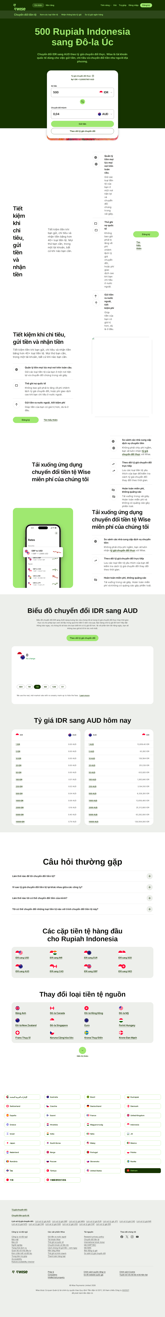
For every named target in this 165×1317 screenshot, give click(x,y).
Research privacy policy (94, 1237)
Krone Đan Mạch (128, 1037)
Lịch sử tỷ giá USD (70, 1224)
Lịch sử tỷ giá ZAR (36, 1224)
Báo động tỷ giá (90, 1250)
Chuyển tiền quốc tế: (20, 1215)
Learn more (84, 695)
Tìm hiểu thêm (138, 245)
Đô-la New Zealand (25, 1025)
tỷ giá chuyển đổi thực (122, 550)
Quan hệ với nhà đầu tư (21, 1250)
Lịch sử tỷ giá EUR (93, 1221)
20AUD (92, 765)
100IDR (19, 779)
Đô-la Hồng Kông (93, 1013)
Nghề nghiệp (17, 1245)
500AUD (92, 793)
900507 (125, 1290)
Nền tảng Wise (54, 1250)
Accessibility (17, 1259)
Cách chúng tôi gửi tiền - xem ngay (62, 1248)
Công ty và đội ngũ (20, 1237)
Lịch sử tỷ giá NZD (19, 1224)
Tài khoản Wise (54, 1239)
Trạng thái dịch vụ (19, 1248)
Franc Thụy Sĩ (23, 1037)
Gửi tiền (82, 124)
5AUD (91, 751)
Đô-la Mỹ (124, 1013)
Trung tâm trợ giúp (19, 1256)
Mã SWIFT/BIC (90, 1245)
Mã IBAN (87, 1248)
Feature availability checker (23, 1262)
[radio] (21, 687)
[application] (36, 672)
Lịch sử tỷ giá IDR (103, 1224)
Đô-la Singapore (59, 1025)
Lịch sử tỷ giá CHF (87, 1224)
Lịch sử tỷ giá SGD (53, 1224)
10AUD (92, 758)
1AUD (91, 744)
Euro (87, 1025)
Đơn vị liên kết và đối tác (22, 1253)
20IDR (18, 765)
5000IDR (20, 814)
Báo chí (15, 1242)
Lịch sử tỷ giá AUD (43, 1221)
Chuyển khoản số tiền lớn (58, 1245)
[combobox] (105, 92)
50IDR (18, 772)
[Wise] (20, 5)
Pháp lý (51, 1272)
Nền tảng (50, 5)
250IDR (19, 786)
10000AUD (93, 822)
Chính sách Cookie (127, 1272)
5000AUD (93, 814)
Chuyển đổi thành (59, 108)
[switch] (82, 101)
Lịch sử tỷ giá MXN (77, 1221)
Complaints (52, 1275)
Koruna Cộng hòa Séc (61, 1037)
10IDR (18, 758)
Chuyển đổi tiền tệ (91, 1239)
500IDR (19, 793)
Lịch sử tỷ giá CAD (127, 1221)
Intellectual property (56, 1277)
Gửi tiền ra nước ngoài (57, 1237)
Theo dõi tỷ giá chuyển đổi (82, 131)
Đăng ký (146, 5)
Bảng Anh (20, 1013)
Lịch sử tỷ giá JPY (110, 1221)
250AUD (92, 786)
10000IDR (20, 822)
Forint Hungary (127, 1025)
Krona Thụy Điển (93, 1037)
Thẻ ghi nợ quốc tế (56, 1242)
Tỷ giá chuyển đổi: (19, 1210)
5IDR (18, 751)
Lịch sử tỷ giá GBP (59, 1221)
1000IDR (19, 800)
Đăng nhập (134, 5)
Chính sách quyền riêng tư (95, 1272)
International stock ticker (94, 1242)
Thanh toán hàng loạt (56, 1256)
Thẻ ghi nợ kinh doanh (57, 1253)
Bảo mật (15, 1239)
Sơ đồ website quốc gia (93, 1275)
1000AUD (93, 800)
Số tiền (54, 86)
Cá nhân (38, 5)
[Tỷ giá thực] (93, 76)
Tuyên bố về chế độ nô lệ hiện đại (133, 1275)
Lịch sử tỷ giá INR (144, 1221)
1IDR (18, 744)
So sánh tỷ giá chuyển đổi (95, 1253)
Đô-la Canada (57, 1013)
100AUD (92, 779)
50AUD (92, 772)
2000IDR (20, 807)
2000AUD (93, 807)
